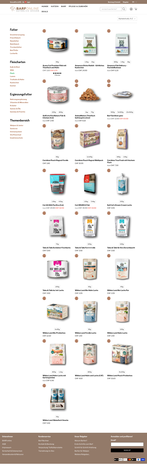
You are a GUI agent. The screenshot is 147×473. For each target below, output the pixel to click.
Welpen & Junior (16, 125)
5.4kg (93, 201)
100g (122, 201)
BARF (63, 6)
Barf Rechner (43, 441)
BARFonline (7, 441)
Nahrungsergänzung (18, 99)
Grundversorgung (17, 35)
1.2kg (61, 372)
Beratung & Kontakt (114, 2)
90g (89, 329)
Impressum (6, 447)
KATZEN (55, 6)
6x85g (57, 329)
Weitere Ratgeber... (82, 454)
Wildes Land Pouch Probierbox (119, 376)
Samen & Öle (15, 109)
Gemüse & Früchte (17, 112)
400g (61, 112)
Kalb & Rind (15, 67)
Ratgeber (126, 2)
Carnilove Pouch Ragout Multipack (89, 160)
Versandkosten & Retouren (12, 454)
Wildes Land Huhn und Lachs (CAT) (89, 376)
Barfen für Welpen (82, 451)
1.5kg (87, 62)
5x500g (121, 112)
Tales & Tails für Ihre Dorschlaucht (121, 248)
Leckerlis (13, 53)
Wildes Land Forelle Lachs (85, 333)
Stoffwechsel (15, 135)
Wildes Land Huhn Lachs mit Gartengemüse (54, 377)
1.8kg (125, 157)
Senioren (14, 129)
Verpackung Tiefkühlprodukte (50, 447)
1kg (86, 112)
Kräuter (13, 106)
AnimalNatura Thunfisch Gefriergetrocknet (85, 117)
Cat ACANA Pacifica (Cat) (53, 205)
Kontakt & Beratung (46, 444)
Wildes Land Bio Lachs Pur (118, 290)
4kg (128, 62)
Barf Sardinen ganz (115, 116)
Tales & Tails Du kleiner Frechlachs (56, 248)
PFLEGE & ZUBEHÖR (78, 6)
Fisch (12, 73)
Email (113, 440)
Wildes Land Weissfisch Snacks (55, 420)
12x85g (89, 157)
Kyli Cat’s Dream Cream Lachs (119, 205)
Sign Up (127, 450)
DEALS (45, 11)
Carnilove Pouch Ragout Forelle (55, 160)
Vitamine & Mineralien (19, 102)
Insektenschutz (16, 138)
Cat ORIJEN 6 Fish (82, 205)
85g (57, 62)
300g (116, 62)
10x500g (129, 112)
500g (113, 112)
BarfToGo (14, 50)
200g (54, 112)
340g (119, 157)
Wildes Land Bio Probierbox (54, 333)
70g (92, 112)
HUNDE (45, 6)
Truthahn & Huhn (17, 79)
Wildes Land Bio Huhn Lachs (86, 290)
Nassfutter (14, 41)
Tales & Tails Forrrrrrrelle (85, 248)
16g (57, 417)
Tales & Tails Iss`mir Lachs (53, 290)
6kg (92, 62)
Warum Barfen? (81, 441)
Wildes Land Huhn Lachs (117, 333)
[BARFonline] (24, 9)
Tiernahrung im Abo (46, 451)
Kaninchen (14, 83)
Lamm (12, 76)
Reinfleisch (14, 44)
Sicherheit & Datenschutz (12, 451)
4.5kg (61, 201)
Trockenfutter (16, 47)
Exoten (13, 86)
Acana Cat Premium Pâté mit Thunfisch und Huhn (54, 67)
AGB (4, 444)
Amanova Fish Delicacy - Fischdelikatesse (117, 67)
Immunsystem (16, 132)
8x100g (122, 372)
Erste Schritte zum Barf (84, 444)
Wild (12, 70)
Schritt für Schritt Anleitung (85, 447)
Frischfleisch (15, 38)
